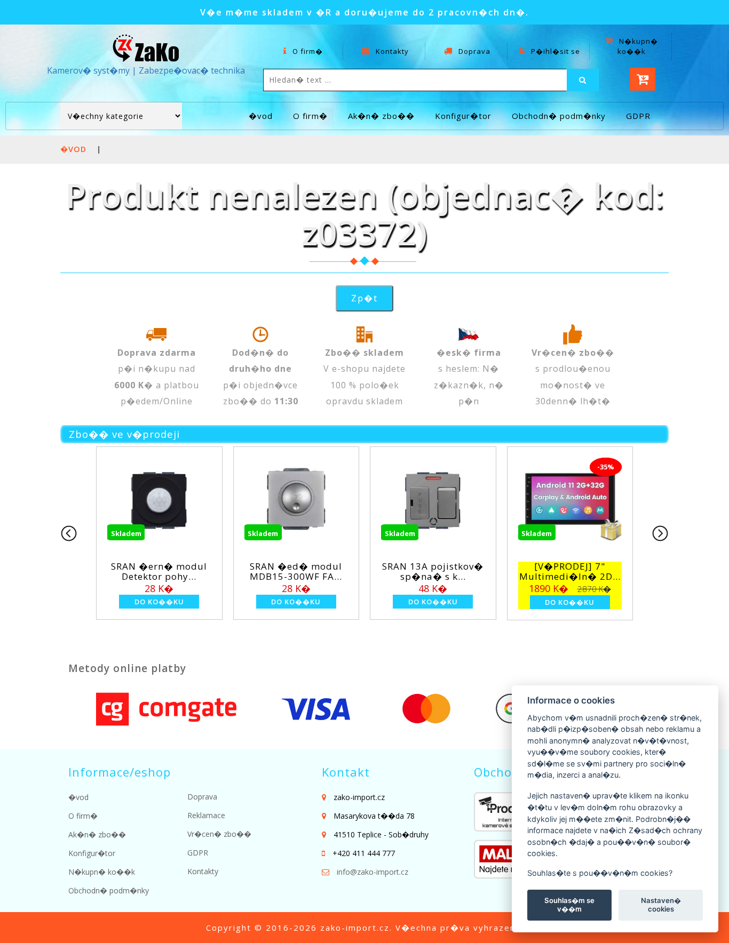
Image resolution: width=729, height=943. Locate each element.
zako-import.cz (355, 927)
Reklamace (206, 815)
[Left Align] (583, 80)
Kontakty (391, 51)
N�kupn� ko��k (637, 46)
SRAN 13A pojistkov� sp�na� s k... (433, 571)
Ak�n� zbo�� (381, 115)
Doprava (473, 51)
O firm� (306, 51)
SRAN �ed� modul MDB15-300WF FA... (296, 571)
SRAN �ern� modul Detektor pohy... (159, 571)
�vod (261, 115)
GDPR (638, 115)
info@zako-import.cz (372, 872)
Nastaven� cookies (661, 904)
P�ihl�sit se (554, 51)
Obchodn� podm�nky (559, 115)
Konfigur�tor (463, 115)
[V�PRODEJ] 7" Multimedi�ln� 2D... (570, 571)
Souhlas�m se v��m (569, 904)
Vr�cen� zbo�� (219, 834)
